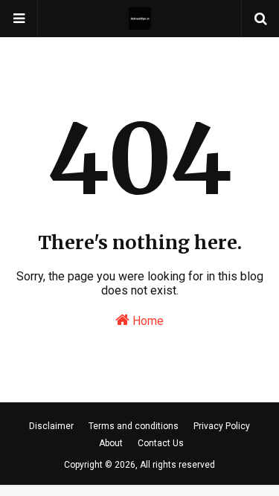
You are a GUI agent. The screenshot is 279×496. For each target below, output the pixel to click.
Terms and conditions (134, 426)
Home (146, 321)
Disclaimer (51, 426)
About (111, 443)
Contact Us (161, 443)
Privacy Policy (221, 426)
